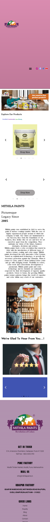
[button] (30, 68)
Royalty (25, 509)
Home (25, 506)
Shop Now (25, 152)
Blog (25, 512)
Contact (25, 519)
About (25, 515)
